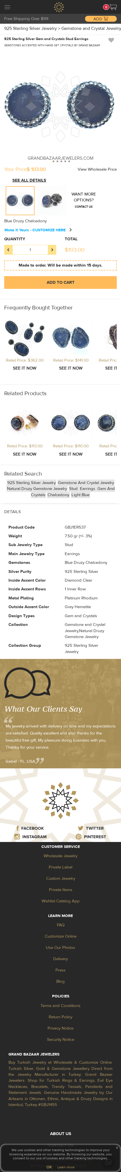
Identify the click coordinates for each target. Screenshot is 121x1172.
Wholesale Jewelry (60, 856)
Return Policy (60, 1017)
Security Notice (60, 1039)
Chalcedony (58, 495)
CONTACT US (84, 206)
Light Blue (80, 495)
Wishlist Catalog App (61, 901)
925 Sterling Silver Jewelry (31, 482)
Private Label (60, 867)
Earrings (88, 488)
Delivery (60, 959)
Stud (74, 488)
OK (49, 1167)
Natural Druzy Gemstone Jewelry (37, 488)
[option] (20, 200)
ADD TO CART (61, 282)
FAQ (60, 925)
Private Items (60, 889)
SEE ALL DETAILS (29, 180)
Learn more (66, 1167)
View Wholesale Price (97, 169)
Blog (60, 981)
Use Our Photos (60, 947)
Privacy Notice (60, 1028)
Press (60, 970)
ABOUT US (60, 1133)
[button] (113, 7)
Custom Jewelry (60, 878)
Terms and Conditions (60, 1005)
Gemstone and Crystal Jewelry (86, 482)
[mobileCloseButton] (7, 8)
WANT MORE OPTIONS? (83, 200)
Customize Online (61, 936)
